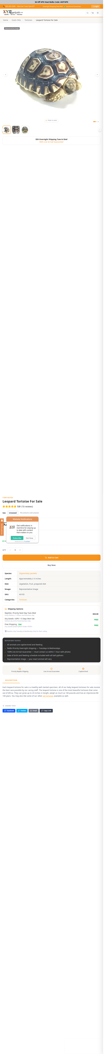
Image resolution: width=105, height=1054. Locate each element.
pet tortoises (48, 696)
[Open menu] (97, 13)
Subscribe (17, 538)
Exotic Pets (16, 20)
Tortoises (28, 20)
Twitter (23, 711)
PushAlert (27, 541)
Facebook (10, 711)
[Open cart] (92, 13)
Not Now (29, 538)
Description (11, 680)
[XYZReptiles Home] (13, 12)
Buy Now (52, 565)
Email (35, 711)
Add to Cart (53, 557)
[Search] (87, 13)
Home (5, 20)
